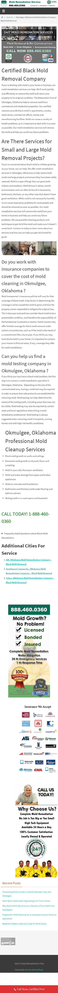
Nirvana (28, 969)
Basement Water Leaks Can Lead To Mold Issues (24, 923)
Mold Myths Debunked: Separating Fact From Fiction (26, 900)
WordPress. (38, 969)
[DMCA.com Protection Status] (8, 944)
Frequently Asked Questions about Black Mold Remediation (25, 535)
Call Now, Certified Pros (31, 989)
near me (9, 17)
